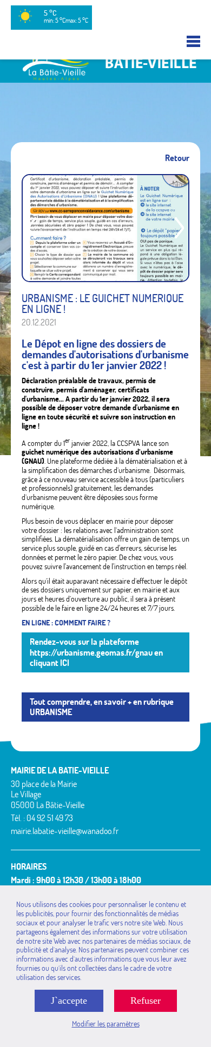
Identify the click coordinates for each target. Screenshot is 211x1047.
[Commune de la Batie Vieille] (105, 78)
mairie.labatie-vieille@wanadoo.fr (64, 830)
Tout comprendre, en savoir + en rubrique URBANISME (102, 706)
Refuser (145, 1000)
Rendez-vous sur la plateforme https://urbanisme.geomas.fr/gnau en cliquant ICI (96, 652)
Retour (177, 158)
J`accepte (69, 1000)
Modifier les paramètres (106, 1024)
